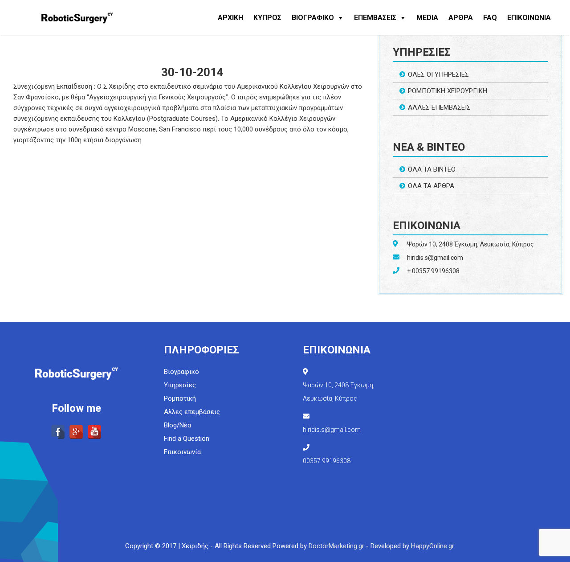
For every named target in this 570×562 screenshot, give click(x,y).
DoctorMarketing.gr (336, 546)
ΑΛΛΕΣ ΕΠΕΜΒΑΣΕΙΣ (439, 107)
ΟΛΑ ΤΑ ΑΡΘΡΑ (431, 186)
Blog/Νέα (177, 425)
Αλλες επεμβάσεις (192, 412)
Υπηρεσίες (180, 385)
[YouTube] (94, 432)
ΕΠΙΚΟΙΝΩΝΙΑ (529, 17)
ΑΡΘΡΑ (460, 17)
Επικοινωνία (182, 452)
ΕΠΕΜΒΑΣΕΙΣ (375, 17)
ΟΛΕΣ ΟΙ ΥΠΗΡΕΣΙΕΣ (438, 74)
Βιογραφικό (181, 372)
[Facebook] (58, 432)
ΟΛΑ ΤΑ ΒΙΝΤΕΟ (432, 169)
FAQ (490, 17)
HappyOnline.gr (432, 546)
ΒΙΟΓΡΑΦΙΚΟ (313, 17)
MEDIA (427, 17)
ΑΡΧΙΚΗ (230, 17)
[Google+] (76, 432)
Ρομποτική (180, 398)
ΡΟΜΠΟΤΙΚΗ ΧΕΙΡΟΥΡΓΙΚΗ (447, 91)
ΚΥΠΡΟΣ (267, 17)
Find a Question (186, 439)
